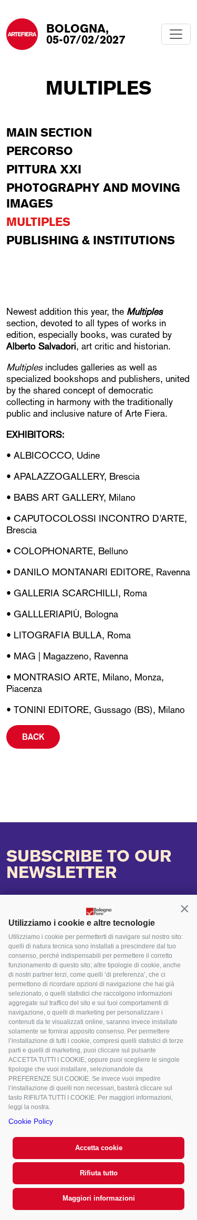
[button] (184, 908)
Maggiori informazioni (99, 1198)
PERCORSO (39, 151)
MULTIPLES (38, 222)
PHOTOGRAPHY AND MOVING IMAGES (93, 195)
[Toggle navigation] (176, 34)
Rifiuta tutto (99, 1173)
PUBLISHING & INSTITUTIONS (90, 240)
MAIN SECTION (49, 132)
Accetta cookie (98, 1148)
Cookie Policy (30, 1121)
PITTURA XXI (43, 169)
